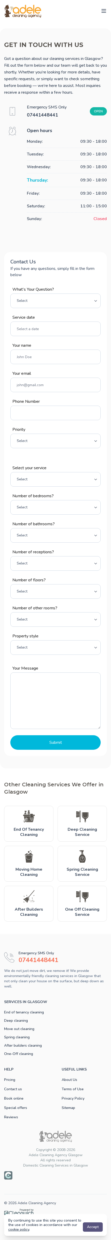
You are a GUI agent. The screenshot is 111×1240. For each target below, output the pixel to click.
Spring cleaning (17, 1037)
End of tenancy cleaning (24, 1012)
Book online (13, 1098)
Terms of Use (73, 1089)
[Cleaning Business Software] (55, 1212)
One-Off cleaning (18, 1053)
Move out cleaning (19, 1028)
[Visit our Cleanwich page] (8, 1175)
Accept (93, 1226)
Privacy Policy (73, 1098)
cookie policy (18, 1229)
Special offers (15, 1107)
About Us (69, 1079)
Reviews (11, 1117)
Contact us (13, 1089)
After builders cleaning (23, 1045)
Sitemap (68, 1107)
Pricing (9, 1079)
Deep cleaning (16, 1020)
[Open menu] (104, 11)
